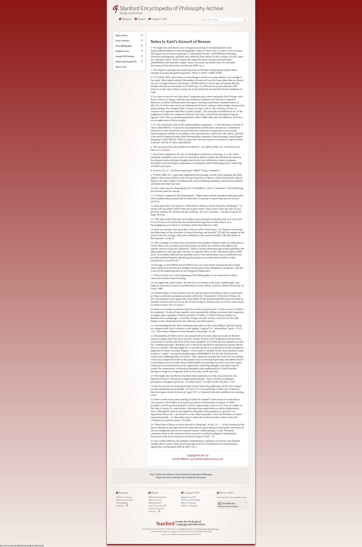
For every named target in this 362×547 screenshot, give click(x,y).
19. (152, 293)
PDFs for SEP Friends (190, 500)
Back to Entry (122, 35)
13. (152, 219)
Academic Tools (122, 51)
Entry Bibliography (124, 46)
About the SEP (154, 500)
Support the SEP (188, 497)
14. (152, 229)
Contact (152, 511)
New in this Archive (124, 500)
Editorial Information (157, 497)
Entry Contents (122, 40)
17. (152, 275)
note (171, 275)
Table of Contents (124, 497)
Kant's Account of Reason (188, 41)
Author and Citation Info (126, 61)
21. (152, 325)
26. (152, 424)
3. (152, 77)
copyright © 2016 (185, 529)
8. (152, 170)
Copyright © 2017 (196, 455)
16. (152, 265)
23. (152, 375)
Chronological (122, 502)
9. (152, 175)
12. (152, 205)
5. (152, 124)
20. (152, 309)
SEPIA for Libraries (189, 505)
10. (152, 188)
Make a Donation (188, 502)
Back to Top (121, 66)
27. (152, 441)
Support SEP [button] (159, 19)
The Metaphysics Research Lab (206, 529)
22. (152, 335)
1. (152, 47)
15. (152, 242)
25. (152, 399)
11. (152, 195)
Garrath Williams (180, 458)
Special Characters (156, 508)
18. (152, 282)
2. (152, 70)
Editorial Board (154, 502)
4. (152, 96)
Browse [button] (126, 19)
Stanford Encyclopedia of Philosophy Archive (171, 10)
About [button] (141, 19)
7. (152, 154)
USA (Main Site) (228, 505)
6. (152, 147)
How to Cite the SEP (157, 505)
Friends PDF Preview (125, 56)
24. (152, 386)
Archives (120, 505)
